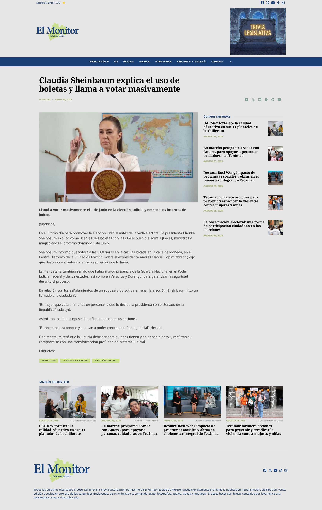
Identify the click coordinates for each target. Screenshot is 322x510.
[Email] (279, 99)
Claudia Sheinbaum (75, 360)
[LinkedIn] (259, 99)
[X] (253, 99)
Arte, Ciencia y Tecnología (191, 61)
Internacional (163, 61)
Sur (116, 61)
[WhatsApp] (266, 99)
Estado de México (99, 61)
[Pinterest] (273, 99)
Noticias (44, 99)
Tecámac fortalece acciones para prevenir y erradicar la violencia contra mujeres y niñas (230, 201)
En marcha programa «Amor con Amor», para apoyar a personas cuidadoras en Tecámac (231, 151)
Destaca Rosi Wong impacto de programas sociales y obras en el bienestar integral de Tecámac (231, 176)
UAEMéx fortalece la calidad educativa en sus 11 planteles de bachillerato (230, 127)
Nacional (144, 61)
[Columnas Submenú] (231, 62)
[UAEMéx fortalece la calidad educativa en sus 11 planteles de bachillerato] (275, 128)
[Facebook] (246, 99)
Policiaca (128, 61)
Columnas (217, 61)
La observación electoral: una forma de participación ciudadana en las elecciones (234, 226)
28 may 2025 (49, 360)
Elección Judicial (105, 360)
